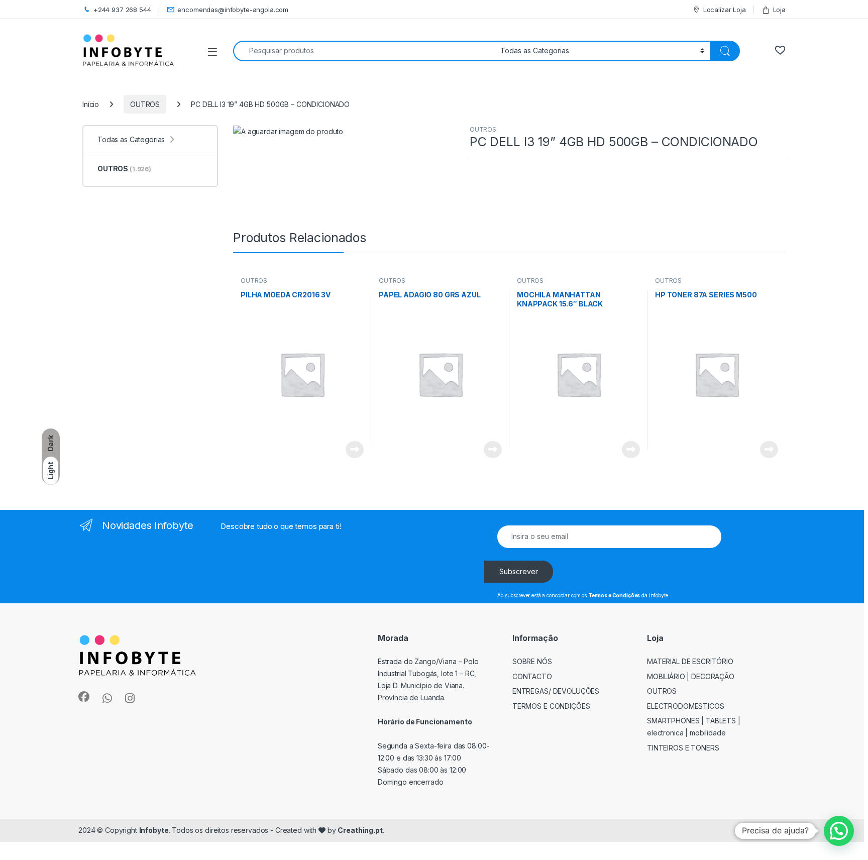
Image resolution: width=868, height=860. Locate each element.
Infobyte (154, 830)
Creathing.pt (360, 830)
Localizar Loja (724, 10)
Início (90, 104)
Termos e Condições (551, 706)
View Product (351, 449)
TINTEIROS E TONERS (683, 747)
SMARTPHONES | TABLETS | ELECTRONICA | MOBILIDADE (693, 726)
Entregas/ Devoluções (555, 691)
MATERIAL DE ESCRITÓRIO (690, 661)
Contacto (532, 676)
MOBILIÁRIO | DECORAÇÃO (690, 676)
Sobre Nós (532, 661)
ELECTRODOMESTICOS (685, 706)
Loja (779, 10)
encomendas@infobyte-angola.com (232, 10)
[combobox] (364, 51)
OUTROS (145, 104)
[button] (839, 831)
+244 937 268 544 (122, 10)
